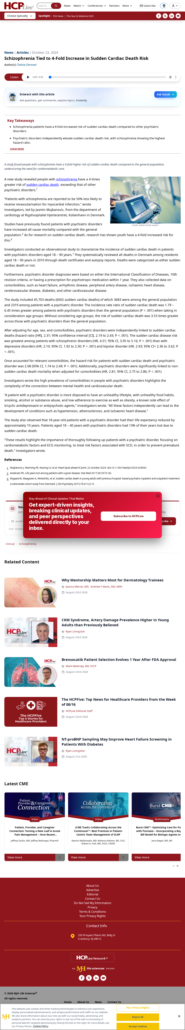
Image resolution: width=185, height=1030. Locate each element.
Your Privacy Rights (137, 1007)
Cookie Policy (40, 1026)
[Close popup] (158, 496)
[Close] (179, 1016)
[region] (92, 1017)
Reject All (137, 1017)
